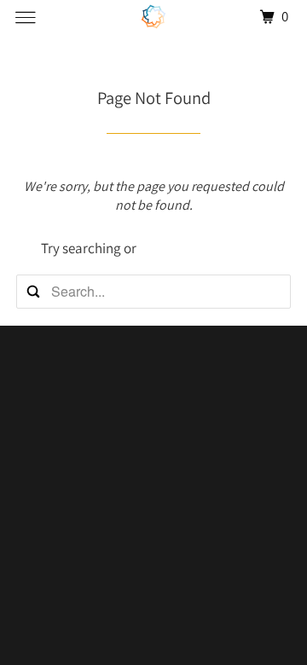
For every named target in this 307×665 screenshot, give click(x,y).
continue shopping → (203, 248)
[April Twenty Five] (153, 16)
